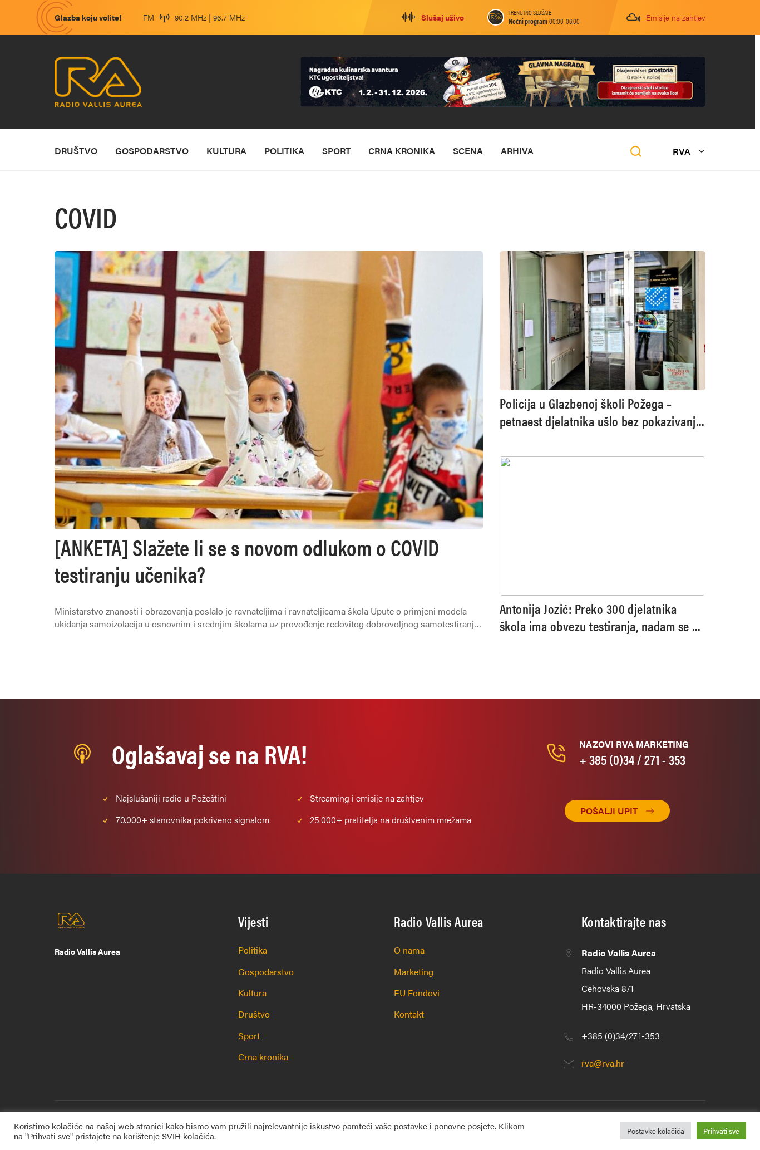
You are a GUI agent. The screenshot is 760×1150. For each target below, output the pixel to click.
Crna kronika (401, 150)
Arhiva (517, 150)
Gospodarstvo (152, 150)
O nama (409, 949)
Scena (468, 150)
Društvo (76, 150)
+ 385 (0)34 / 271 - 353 (632, 759)
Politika (284, 150)
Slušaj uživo (442, 17)
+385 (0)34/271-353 (620, 1035)
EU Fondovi (417, 992)
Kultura (226, 150)
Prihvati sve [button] (721, 1131)
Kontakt (409, 1014)
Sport (336, 150)
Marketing (413, 971)
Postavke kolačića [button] (655, 1131)
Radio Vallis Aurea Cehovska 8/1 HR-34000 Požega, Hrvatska (635, 979)
